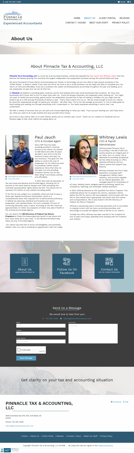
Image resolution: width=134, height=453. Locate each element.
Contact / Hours (76, 22)
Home (77, 18)
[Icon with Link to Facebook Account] (128, 2)
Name (18, 322)
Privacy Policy (120, 22)
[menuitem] (77, 18)
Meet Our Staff (98, 22)
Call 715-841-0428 (13, 2)
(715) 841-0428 (13, 179)
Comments (72, 322)
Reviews (124, 18)
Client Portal (107, 18)
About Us (89, 18)
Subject (18, 330)
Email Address (21, 338)
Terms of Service (105, 445)
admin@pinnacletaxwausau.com (20, 176)
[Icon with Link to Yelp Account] (130, 2)
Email (122, 2)
